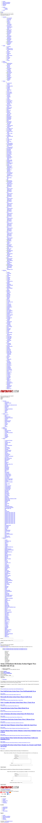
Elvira (6, 510)
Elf (5, 509)
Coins (6, 433)
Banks (6, 429)
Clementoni (7, 566)
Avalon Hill (7, 455)
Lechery (6, 624)
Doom (6, 504)
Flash (6, 535)
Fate (5, 532)
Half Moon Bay (7, 600)
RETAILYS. (6, 822)
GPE (6, 597)
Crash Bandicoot (8, 487)
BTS (5, 470)
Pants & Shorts (7, 421)
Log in (4, 10)
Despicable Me (7, 500)
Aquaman (6, 449)
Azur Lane (7, 457)
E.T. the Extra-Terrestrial (9, 507)
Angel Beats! (7, 447)
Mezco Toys (7, 636)
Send (2, 767)
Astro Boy (6, 453)
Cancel (4, 767)
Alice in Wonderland (8, 445)
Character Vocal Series (9, 478)
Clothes (4, 45)
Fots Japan (6, 586)
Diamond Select (7, 573)
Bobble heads (5, 807)
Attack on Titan (7, 454)
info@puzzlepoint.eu (6, 789)
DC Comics (7, 494)
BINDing (6, 555)
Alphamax (6, 541)
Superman (4, 798)
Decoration (7, 405)
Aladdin (6, 444)
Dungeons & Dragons (8, 506)
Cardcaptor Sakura (8, 474)
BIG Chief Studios (8, 554)
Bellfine (6, 552)
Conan (6, 484)
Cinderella (6, 480)
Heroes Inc (7, 603)
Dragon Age (7, 505)
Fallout (6, 529)
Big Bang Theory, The (9, 464)
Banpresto (6, 550)
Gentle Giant (7, 594)
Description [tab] (5, 679)
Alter (6, 542)
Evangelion (7, 526)
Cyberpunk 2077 (8, 488)
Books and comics (8, 402)
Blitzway (6, 557)
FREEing (6, 587)
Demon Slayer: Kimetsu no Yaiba (10, 498)
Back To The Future (8, 458)
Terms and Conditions (6, 2)
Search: (1, 638)
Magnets (6, 435)
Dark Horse (7, 570)
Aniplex (6, 544)
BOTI (6, 559)
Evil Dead (6, 527)
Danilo (6, 569)
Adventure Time (7, 442)
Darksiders (7, 491)
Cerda (6, 563)
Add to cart (2, 677)
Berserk (6, 463)
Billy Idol (6, 465)
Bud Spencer (7, 471)
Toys (6, 411)
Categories (4, 16)
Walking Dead (5, 800)
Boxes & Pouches (8, 430)
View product (2, 693)
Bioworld (6, 556)
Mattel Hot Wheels (8, 629)
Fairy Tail (6, 528)
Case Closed (7, 477)
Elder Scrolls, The (8, 508)
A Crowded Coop (8, 540)
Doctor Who (7, 503)
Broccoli (6, 560)
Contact (4, 1)
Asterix (6, 452)
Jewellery (6, 409)
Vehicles (6, 412)
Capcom (6, 561)
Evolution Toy (7, 578)
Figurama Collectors (8, 582)
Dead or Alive (7, 495)
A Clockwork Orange (8, 440)
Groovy (6, 599)
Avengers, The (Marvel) (9, 456)
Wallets (6, 437)
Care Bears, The (7, 475)
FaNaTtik (6, 581)
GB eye (6, 592)
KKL (6, 620)
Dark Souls (7, 490)
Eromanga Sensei (8, 525)
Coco (6, 482)
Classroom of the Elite (8, 481)
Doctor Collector (8, 575)
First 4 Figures (7, 584)
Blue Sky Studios (8, 558)
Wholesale (4, 4)
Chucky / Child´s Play (8, 479)
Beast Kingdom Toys (8, 551)
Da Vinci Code (7, 489)
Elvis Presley (7, 511)
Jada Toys (6, 613)
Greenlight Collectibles (9, 598)
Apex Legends (7, 448)
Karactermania (7, 619)
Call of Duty (7, 472)
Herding (6, 602)
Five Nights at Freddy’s (9, 534)
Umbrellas (6, 436)
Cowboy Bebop (7, 486)
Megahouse (7, 634)
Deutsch (6, 9)
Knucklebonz (7, 621)
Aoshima (6, 545)
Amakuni (6, 543)
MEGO (6, 635)
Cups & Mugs (5, 810)
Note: (12, 763)
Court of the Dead (8, 485)
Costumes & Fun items (9, 417)
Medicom (6, 632)
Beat (5, 461)
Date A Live (7, 492)
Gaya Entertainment (8, 591)
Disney (6, 502)
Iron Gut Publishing (8, 611)
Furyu (6, 589)
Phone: (16, 757)
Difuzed (6, 574)
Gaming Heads (7, 590)
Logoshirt (6, 625)
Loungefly (6, 626)
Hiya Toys (6, 604)
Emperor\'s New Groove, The (10, 512)
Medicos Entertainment (9, 633)
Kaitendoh (6, 617)
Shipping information (6, 3)
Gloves (6, 419)
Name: (16, 754)
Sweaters (6, 423)
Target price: (16, 758)
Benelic (6, 553)
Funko (6, 588)
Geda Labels (7, 593)
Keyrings (6, 434)
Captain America (8, 473)
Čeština (6, 8)
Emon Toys (7, 576)
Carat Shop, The (7, 562)
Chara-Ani (6, 564)
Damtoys (6, 568)
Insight (6, 610)
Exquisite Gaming (8, 579)
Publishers (4, 270)
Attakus (6, 547)
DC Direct (6, 572)
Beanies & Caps (7, 416)
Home (1, 646)
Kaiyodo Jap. (7, 618)
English (4, 7)
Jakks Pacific (7, 614)
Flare (6, 585)
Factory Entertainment (8, 580)
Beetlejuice (7, 462)
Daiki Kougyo (7, 567)
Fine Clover (7, 583)
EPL (5, 524)
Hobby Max (7, 605)
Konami (6, 622)
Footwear (6, 418)
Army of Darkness (8, 450)
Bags (6, 415)
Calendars (6, 431)
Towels (6, 426)
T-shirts (6, 424)
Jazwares (6, 615)
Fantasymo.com (9, 821)
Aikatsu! (6, 443)
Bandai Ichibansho (8, 548)
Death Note (7, 497)
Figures (4, 61)
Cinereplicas (7, 565)
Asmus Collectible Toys (9, 546)
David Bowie (7, 493)
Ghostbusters (5, 802)
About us (4, 5)
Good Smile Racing (8, 596)
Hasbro (6, 601)
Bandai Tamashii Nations (9, 549)
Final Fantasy (7, 533)
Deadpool (6, 496)
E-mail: (15, 756)
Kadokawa (7, 616)
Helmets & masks (8, 420)
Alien (6, 446)
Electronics (7, 406)
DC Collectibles (7, 571)
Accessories (5, 62)
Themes (4, 81)
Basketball (6, 460)
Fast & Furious (7, 531)
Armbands (6, 414)
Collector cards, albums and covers (11, 404)
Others (6, 410)
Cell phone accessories (9, 432)
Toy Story (4, 801)
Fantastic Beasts (7, 530)
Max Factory (7, 630)
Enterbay (6, 577)
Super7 (7, 646)
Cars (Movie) (7, 476)
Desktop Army (7, 499)
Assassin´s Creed (8, 451)
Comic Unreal (7, 483)
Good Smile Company (9, 595)
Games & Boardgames (9, 408)
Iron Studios (7, 612)
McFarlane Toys (7, 631)
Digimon (6, 501)
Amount (1, 676)
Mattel (6, 628)
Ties (5, 425)
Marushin (6, 627)
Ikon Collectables (8, 609)
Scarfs (6, 422)
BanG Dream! (7, 459)
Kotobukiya (7, 623)
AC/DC (6, 441)
